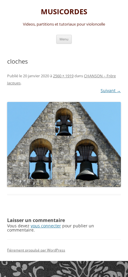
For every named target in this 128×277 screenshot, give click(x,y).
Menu (64, 39)
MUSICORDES (64, 11)
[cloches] (64, 144)
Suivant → (111, 90)
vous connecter (46, 226)
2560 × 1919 (63, 75)
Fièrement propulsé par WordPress (36, 250)
